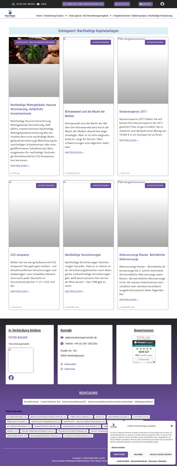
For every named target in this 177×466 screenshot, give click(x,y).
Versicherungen (17, 436)
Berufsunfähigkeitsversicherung (48, 417)
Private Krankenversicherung (107, 431)
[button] (171, 426)
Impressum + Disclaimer (157, 461)
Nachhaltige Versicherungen (83, 255)
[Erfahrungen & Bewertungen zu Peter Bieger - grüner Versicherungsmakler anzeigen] (143, 362)
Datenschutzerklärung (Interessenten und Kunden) (110, 401)
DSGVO (99, 417)
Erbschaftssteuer (17, 421)
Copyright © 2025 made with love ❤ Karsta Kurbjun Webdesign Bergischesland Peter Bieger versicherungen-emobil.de (88, 459)
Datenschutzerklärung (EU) (74, 401)
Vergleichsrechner (122, 15)
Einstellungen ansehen (161, 454)
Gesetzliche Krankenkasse (45, 421)
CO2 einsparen (19, 255)
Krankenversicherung (46, 426)
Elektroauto (141, 417)
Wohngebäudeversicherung (45, 436)
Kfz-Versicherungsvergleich (95, 15)
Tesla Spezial (75, 15)
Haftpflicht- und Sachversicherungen (84, 421)
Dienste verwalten (118, 447)
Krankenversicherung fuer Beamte (81, 426)
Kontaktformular (31, 401)
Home (39, 15)
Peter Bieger (18, 337)
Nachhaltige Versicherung (160, 15)
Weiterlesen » (19, 166)
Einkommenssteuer (119, 417)
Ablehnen (138, 454)
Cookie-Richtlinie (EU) (50, 401)
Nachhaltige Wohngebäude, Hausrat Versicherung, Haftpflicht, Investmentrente (33, 109)
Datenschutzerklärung (139, 461)
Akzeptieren (119, 454)
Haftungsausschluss (143, 401)
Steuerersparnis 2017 (133, 111)
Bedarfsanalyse (139, 15)
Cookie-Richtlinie (123, 461)
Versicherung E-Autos (53, 15)
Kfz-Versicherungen (18, 426)
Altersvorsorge (17, 417)
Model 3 (12, 431)
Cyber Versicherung (81, 417)
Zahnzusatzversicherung (78, 436)
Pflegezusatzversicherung (72, 431)
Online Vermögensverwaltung (37, 431)
